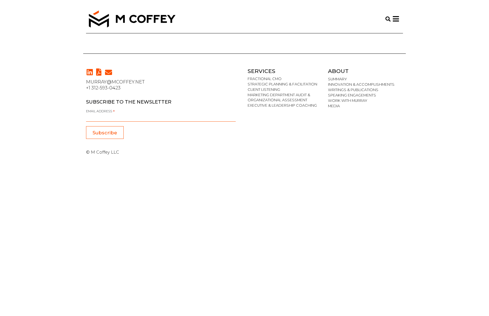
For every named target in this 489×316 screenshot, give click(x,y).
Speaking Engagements (352, 95)
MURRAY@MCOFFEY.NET (115, 82)
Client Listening (264, 89)
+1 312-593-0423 (103, 88)
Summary (337, 79)
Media (334, 106)
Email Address (100, 111)
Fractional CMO (265, 79)
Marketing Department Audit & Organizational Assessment (279, 97)
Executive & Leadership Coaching (282, 105)
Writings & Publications (353, 90)
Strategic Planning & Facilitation (282, 84)
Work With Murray (347, 100)
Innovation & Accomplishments (361, 84)
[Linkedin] (89, 72)
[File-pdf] (98, 72)
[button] (108, 72)
